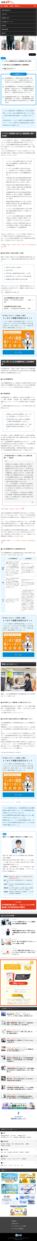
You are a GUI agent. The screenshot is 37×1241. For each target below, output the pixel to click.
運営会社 (14, 1221)
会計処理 (3, 1144)
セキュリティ (17, 1165)
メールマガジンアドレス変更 (19, 1226)
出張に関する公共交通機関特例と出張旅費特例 (16, 64)
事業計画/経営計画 (6, 10)
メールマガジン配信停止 (18, 1228)
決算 (13, 1144)
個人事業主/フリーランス (7, 21)
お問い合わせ (15, 1223)
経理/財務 (6, 6)
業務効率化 (3, 1158)
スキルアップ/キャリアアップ (14, 1158)
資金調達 (4, 25)
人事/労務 (11, 6)
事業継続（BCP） (6, 18)
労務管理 (21, 1152)
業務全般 (17, 6)
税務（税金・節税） (19, 1144)
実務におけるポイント (10, 68)
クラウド (10, 1165)
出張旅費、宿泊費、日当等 (15, 508)
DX (22, 1165)
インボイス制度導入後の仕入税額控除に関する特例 (17, 61)
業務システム (4, 1165)
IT (20, 6)
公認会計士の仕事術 (5, 1145)
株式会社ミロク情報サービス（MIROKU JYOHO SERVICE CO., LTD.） (20, 877)
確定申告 (4, 33)
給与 (5, 1152)
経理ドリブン (8, 2)
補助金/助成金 (5, 29)
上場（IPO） (5, 14)
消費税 (27, 1144)
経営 (2, 6)
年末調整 (27, 1152)
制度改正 (24, 1158)
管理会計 (8, 1144)
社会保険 (10, 1152)
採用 (2, 1152)
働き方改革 (15, 1152)
